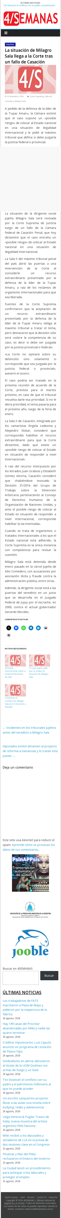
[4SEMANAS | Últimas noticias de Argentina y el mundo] (30, 14)
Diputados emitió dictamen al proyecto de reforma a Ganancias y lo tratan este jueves (30, 751)
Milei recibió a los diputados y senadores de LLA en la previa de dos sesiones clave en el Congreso (26, 1139)
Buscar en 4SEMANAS (18, 969)
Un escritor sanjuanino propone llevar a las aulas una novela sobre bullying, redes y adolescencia (26, 1102)
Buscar (49, 976)
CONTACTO (42, 1197)
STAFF (22, 1197)
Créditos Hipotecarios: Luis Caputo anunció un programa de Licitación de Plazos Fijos (27, 1046)
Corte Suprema (36, 96)
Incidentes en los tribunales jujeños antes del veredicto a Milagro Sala (29, 730)
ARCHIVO (31, 1197)
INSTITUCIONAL (11, 1197)
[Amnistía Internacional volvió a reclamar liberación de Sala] (15, 660)
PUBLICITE (53, 1197)
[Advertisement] (30, 179)
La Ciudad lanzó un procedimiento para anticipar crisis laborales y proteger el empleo (26, 1172)
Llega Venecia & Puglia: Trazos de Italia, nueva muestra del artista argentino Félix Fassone (26, 1121)
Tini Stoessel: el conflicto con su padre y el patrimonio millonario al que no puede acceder (27, 1084)
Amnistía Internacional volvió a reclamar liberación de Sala (15, 672)
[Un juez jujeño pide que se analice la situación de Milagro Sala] (39, 660)
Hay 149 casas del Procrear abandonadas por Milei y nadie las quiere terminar (26, 1028)
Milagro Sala (20, 101)
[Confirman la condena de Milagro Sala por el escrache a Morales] (15, 690)
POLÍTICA (10, 44)
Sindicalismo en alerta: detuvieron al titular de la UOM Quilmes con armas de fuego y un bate (26, 1065)
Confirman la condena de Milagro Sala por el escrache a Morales (15, 702)
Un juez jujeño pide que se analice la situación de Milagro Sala (38, 672)
